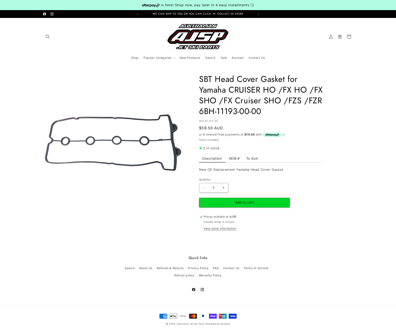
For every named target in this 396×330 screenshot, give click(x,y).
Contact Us (231, 268)
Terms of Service (256, 268)
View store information (220, 228)
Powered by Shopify (218, 323)
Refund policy (184, 275)
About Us (145, 268)
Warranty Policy (210, 275)
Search (130, 268)
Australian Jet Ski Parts (191, 323)
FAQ (216, 268)
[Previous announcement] (137, 14)
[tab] (212, 159)
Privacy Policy (198, 268)
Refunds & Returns (170, 268)
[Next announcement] (258, 14)
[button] (47, 36)
